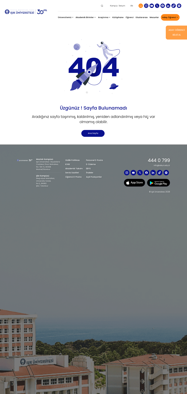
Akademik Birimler (85, 17)
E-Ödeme (91, 164)
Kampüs (114, 6)
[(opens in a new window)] (146, 6)
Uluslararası (142, 17)
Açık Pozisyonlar (94, 177)
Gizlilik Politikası (72, 160)
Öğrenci (130, 17)
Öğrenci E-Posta (73, 177)
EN (132, 5)
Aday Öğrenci (169, 17)
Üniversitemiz (64, 17)
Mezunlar (154, 17)
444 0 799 (159, 160)
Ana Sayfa (93, 133)
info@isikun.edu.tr (162, 165)
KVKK (67, 164)
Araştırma (103, 17)
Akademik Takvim (74, 168)
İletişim (122, 6)
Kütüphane (117, 17)
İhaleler (89, 172)
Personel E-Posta (94, 160)
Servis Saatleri (72, 172)
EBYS (88, 168)
